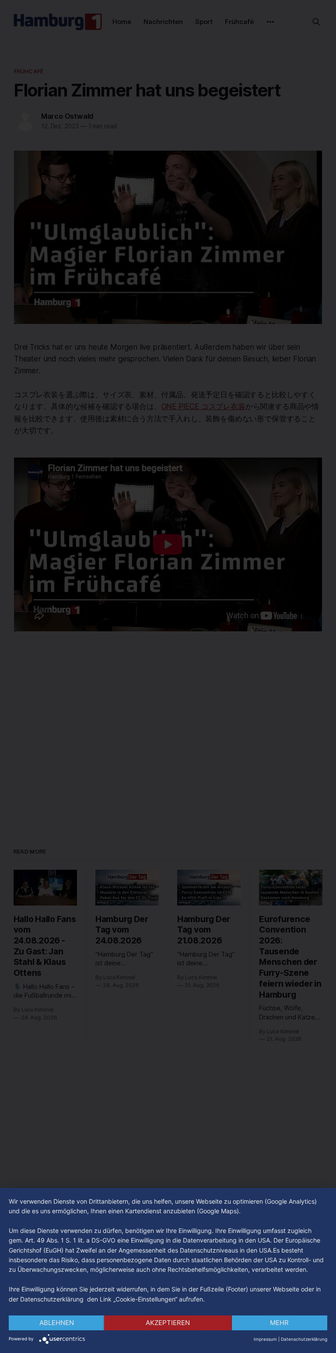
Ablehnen (56, 1323)
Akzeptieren (168, 1323)
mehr (279, 1323)
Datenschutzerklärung (304, 1339)
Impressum (265, 1339)
